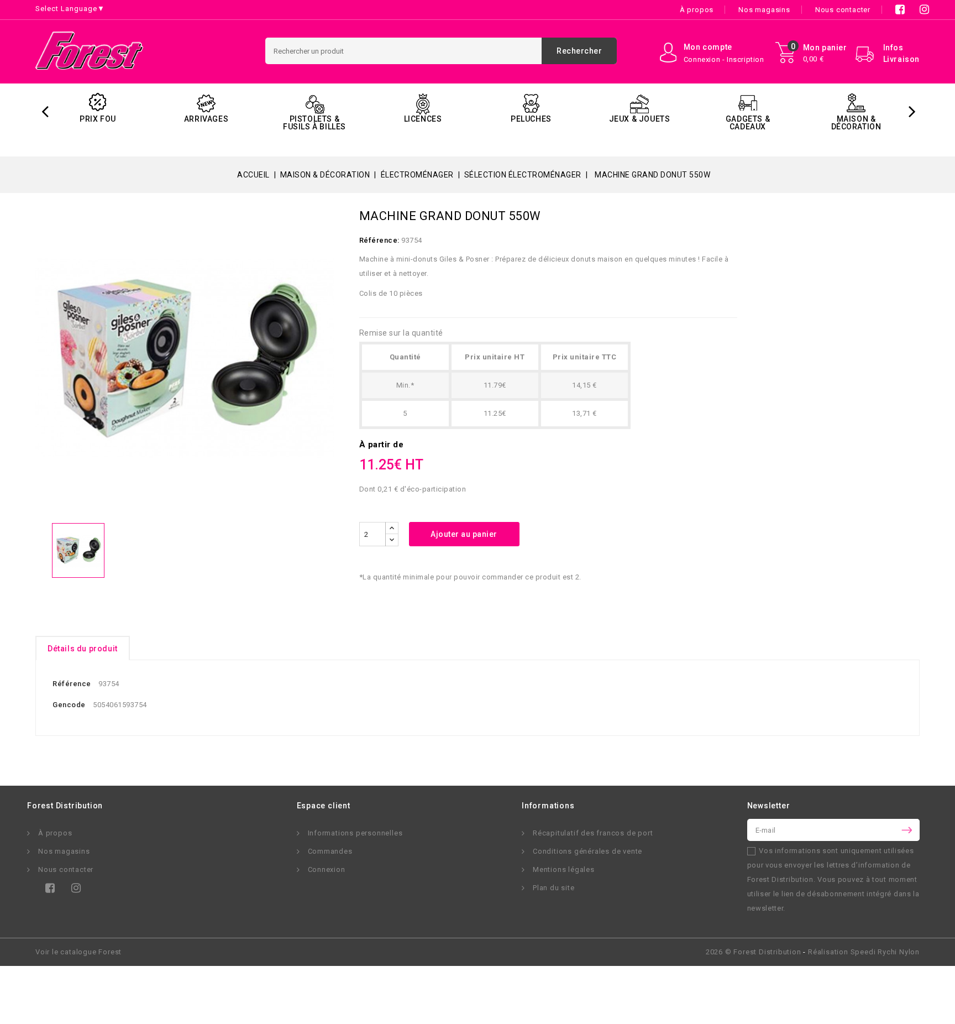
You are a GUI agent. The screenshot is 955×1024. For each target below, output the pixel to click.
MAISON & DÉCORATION (856, 122)
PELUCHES (531, 118)
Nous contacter (842, 10)
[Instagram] (74, 891)
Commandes (330, 851)
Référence (72, 684)
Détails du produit (83, 648)
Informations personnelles (355, 833)
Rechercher (579, 50)
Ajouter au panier (464, 534)
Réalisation (864, 952)
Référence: (379, 240)
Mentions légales (564, 869)
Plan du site (554, 888)
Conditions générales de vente (587, 851)
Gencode (69, 705)
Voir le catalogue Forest (78, 952)
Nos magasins (764, 10)
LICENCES (423, 118)
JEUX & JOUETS (639, 118)
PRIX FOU (98, 118)
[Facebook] (48, 891)
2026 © (753, 952)
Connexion (326, 869)
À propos (696, 10)
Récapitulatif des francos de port (593, 833)
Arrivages (206, 118)
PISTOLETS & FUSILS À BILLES (314, 122)
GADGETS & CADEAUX (748, 122)
